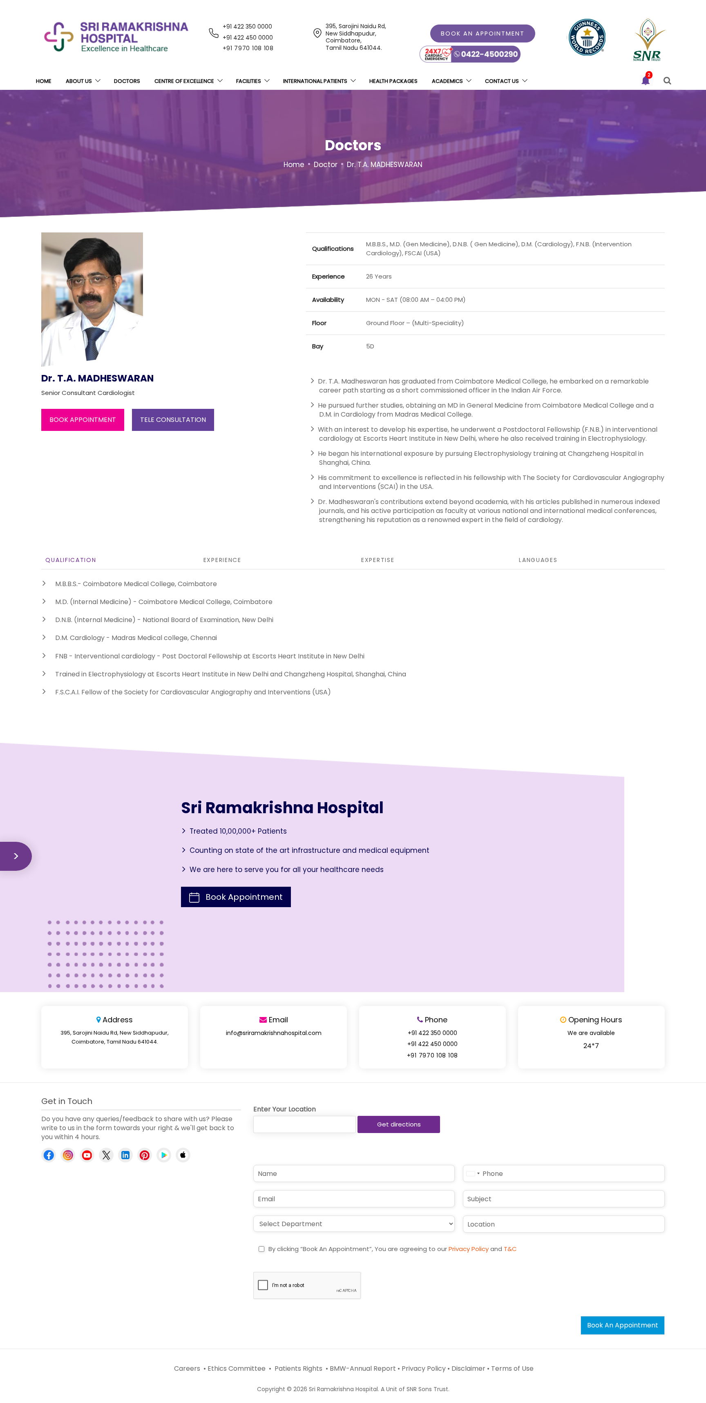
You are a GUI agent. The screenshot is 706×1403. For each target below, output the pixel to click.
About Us (79, 81)
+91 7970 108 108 (248, 48)
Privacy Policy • (426, 1368)
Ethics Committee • (239, 1368)
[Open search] (667, 80)
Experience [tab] (222, 560)
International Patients (315, 81)
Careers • (189, 1368)
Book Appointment (82, 419)
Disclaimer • (470, 1368)
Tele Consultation (173, 419)
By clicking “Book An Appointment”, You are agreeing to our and (392, 1249)
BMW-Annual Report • (365, 1368)
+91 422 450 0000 (248, 37)
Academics (447, 81)
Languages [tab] (538, 560)
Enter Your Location (284, 1109)
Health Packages (393, 81)
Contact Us (502, 81)
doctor (325, 165)
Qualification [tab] (70, 560)
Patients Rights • (300, 1368)
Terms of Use (512, 1368)
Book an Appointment (483, 33)
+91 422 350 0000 (247, 26)
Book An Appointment (622, 1325)
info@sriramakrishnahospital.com (274, 1033)
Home (43, 81)
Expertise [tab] (377, 560)
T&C (510, 1249)
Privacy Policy (469, 1249)
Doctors (127, 81)
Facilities (248, 81)
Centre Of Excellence (184, 81)
